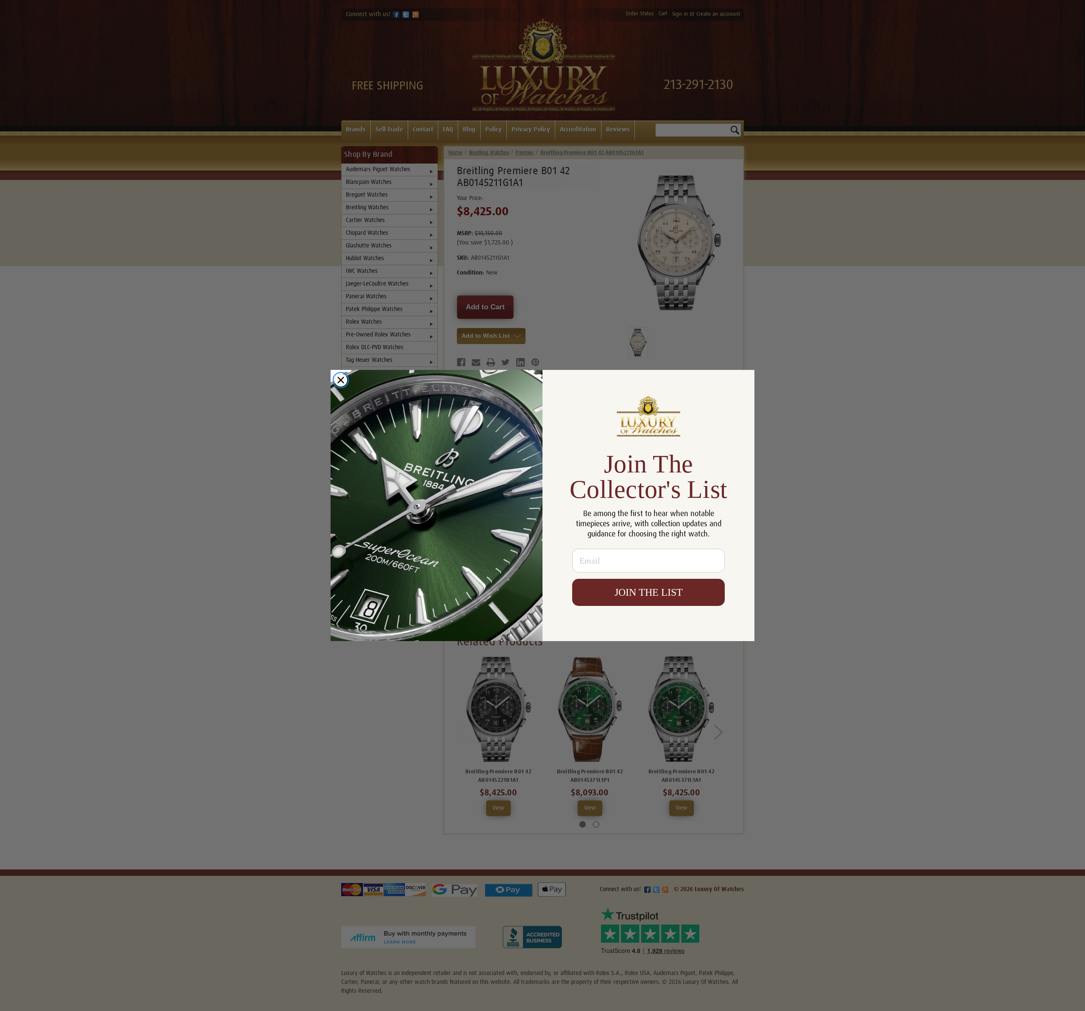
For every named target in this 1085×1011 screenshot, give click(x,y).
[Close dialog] (341, 380)
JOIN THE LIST (649, 592)
